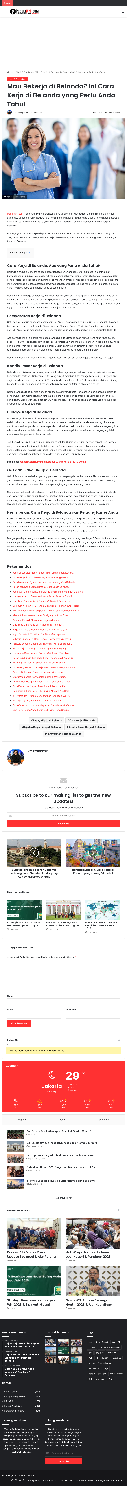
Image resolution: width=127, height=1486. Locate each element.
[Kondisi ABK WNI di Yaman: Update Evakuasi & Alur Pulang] (34, 1233)
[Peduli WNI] (24, 12)
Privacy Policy (34, 1480)
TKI (90, 1379)
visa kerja (100, 1379)
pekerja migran (116, 1374)
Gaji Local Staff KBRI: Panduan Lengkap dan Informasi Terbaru (61, 1142)
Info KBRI (8, 1401)
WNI (110, 1379)
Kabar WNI (112, 1352)
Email (10, 1009)
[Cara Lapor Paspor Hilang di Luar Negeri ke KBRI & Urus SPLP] (76, 1359)
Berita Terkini (10, 1391)
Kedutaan (116, 1358)
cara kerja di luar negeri (110, 1347)
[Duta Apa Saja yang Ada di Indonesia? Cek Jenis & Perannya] (15, 1158)
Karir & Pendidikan (25, 72)
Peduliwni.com (15, 213)
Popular (22, 1119)
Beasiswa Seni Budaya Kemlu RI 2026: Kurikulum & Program (62, 924)
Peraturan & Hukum (14, 1411)
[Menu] (3, 12)
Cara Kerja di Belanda (82, 720)
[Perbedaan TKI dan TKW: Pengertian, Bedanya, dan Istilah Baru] (15, 1171)
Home (12, 72)
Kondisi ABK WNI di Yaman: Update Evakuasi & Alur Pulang (31, 1254)
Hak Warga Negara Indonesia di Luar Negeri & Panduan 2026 (91, 1254)
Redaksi (64, 1480)
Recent (62, 1119)
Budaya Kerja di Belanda (47, 720)
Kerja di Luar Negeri (97, 1374)
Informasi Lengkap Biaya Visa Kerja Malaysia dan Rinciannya (60, 1180)
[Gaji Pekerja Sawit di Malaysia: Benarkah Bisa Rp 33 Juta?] (15, 1134)
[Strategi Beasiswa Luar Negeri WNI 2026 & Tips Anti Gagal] (24, 910)
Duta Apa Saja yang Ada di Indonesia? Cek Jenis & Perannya (60, 1155)
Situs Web (71, 1009)
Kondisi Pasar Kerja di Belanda (86, 727)
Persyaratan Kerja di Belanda (64, 733)
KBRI (91, 1358)
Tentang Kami (117, 1480)
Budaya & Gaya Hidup (15, 1396)
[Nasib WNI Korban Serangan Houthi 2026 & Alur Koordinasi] (93, 1281)
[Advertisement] (63, 40)
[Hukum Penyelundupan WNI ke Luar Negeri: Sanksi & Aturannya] (50, 1342)
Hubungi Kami (102, 1480)
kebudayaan (102, 1358)
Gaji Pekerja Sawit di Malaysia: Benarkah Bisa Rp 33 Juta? (58, 1131)
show (28, 252)
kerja (106, 1368)
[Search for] (123, 12)
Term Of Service (50, 1480)
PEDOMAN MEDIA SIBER (81, 1480)
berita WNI (116, 1342)
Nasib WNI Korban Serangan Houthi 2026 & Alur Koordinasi (89, 1302)
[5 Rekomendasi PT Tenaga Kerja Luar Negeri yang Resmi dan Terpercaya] (63, 1360)
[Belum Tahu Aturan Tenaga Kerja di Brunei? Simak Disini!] (50, 1351)
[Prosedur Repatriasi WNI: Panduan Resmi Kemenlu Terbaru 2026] (50, 1359)
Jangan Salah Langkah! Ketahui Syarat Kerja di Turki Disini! (53, 461)
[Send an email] (27, 112)
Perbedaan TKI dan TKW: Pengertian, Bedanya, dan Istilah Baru (61, 1167)
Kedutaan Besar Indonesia (100, 1363)
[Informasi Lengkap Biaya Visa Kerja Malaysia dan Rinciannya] (15, 1184)
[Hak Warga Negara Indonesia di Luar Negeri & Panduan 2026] (93, 1233)
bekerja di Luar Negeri (98, 1342)
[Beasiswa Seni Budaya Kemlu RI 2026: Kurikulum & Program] (63, 910)
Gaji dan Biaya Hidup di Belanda (42, 727)
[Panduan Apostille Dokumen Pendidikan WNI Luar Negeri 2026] (102, 910)
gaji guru (100, 1352)
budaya (92, 1347)
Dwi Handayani (38, 751)
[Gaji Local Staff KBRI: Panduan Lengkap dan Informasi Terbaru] (15, 1146)
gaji (90, 1352)
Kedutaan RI (94, 1368)
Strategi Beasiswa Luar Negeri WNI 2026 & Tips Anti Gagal (24, 924)
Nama (11, 996)
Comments (103, 1119)
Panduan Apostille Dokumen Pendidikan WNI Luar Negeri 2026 (101, 925)
